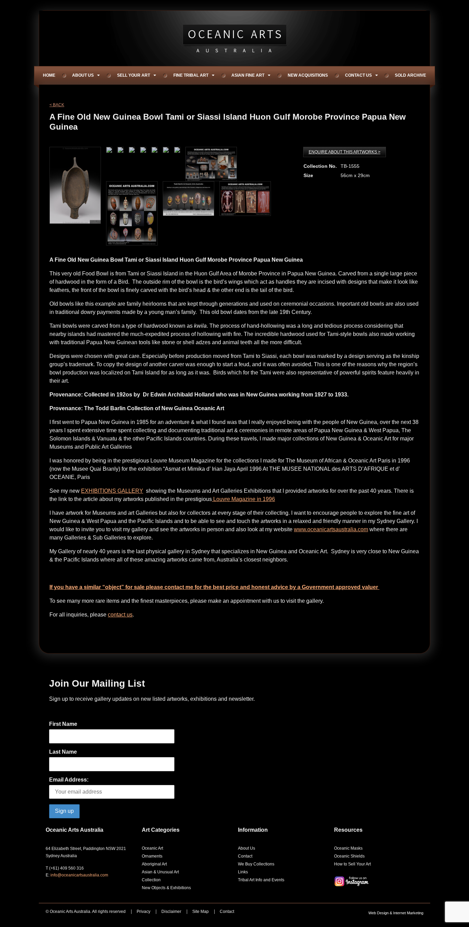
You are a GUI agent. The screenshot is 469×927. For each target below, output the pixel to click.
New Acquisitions (308, 75)
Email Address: (69, 780)
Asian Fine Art (247, 75)
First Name (63, 724)
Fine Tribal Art (190, 75)
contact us (120, 615)
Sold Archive (410, 75)
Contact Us (358, 75)
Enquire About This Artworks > (344, 152)
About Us (83, 75)
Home (49, 75)
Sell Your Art (133, 75)
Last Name (63, 752)
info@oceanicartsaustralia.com (79, 875)
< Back (56, 104)
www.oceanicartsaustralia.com (331, 529)
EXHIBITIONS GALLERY (112, 491)
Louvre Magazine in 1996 (243, 499)
